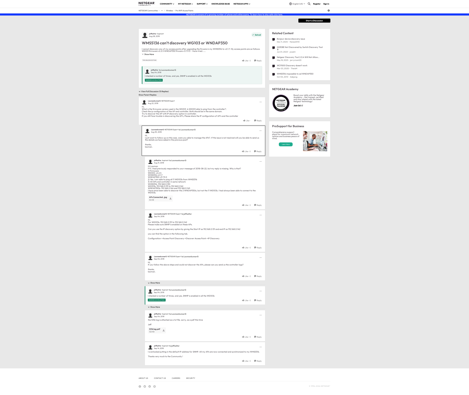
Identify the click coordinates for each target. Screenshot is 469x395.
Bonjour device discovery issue (291, 38)
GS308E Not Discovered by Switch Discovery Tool (300, 47)
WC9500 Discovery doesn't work (292, 65)
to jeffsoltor (186, 214)
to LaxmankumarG (167, 70)
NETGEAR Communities (148, 10)
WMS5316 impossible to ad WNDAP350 (295, 73)
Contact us (160, 378)
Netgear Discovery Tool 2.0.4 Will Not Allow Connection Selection (297, 57)
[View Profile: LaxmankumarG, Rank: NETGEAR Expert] (144, 102)
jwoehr (293, 52)
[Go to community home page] (147, 4)
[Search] (309, 3)
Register (317, 4)
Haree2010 (295, 42)
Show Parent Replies (147, 95)
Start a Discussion (314, 20)
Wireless (169, 10)
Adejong (293, 77)
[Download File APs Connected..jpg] (170, 198)
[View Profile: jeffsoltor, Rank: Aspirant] (145, 35)
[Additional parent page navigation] (161, 10)
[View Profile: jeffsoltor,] (147, 71)
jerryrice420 (295, 60)
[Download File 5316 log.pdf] (163, 330)
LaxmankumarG (154, 101)
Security (190, 378)
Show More (149, 54)
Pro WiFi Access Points (184, 10)
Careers (176, 378)
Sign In (326, 4)
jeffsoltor (152, 34)
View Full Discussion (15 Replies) (155, 91)
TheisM (294, 68)
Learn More (286, 144)
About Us (143, 378)
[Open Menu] (328, 10)
